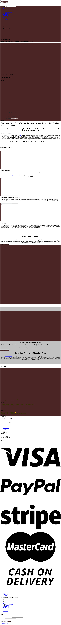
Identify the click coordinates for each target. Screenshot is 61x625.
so (59, 173)
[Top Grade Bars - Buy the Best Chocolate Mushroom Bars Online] (4, 1)
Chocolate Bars (8, 12)
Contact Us (5, 15)
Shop (4, 9)
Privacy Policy (6, 13)
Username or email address (6, 616)
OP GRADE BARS (51, 172)
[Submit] (3, 601)
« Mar (1, 441)
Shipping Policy (6, 14)
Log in (9, 621)
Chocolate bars (8, 238)
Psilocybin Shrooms (9, 11)
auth (55, 144)
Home (4, 8)
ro (20, 135)
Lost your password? (4, 623)
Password (2, 619)
